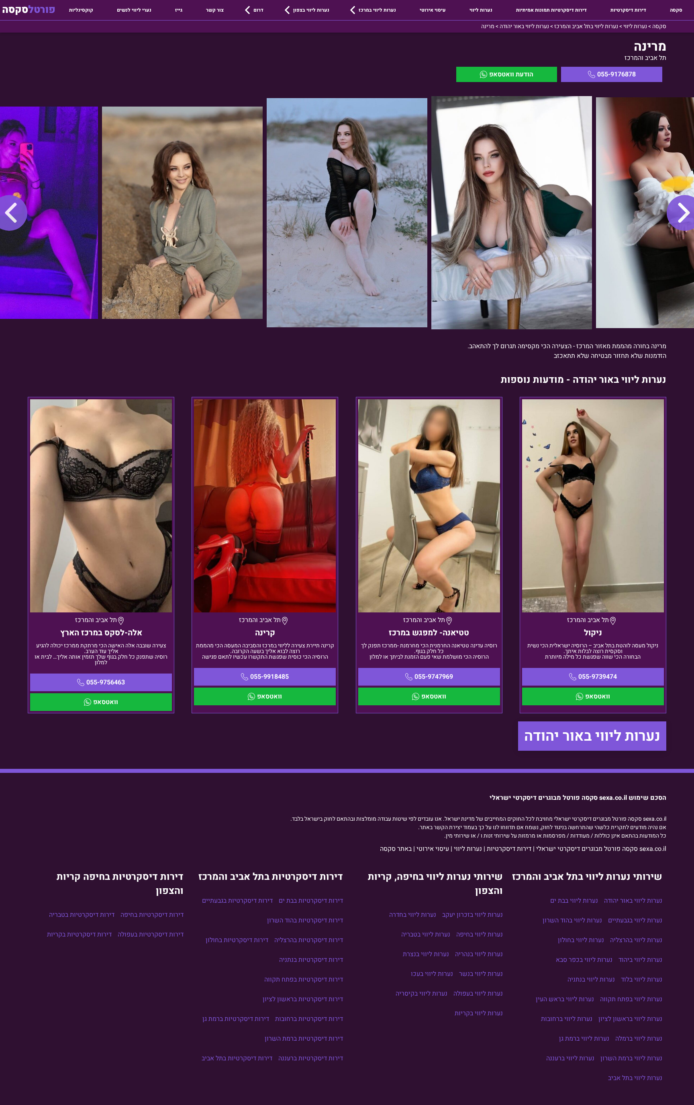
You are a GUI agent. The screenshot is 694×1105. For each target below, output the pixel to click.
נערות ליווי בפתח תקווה (631, 999)
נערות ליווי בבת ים (574, 901)
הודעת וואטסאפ (511, 74)
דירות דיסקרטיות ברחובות (309, 1019)
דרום (258, 10)
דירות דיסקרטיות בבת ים (311, 901)
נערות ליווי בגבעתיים (635, 920)
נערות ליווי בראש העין (565, 999)
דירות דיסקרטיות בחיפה (152, 915)
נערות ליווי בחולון (581, 940)
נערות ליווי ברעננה (570, 1058)
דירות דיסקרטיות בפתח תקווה (303, 979)
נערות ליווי (480, 10)
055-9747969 (433, 677)
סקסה (676, 10)
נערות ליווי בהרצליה (636, 940)
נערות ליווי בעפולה (478, 993)
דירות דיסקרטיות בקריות (79, 934)
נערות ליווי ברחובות (566, 1019)
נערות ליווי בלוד (641, 979)
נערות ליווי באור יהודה (592, 736)
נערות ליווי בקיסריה (421, 993)
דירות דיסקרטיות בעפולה (151, 934)
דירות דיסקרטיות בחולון (237, 940)
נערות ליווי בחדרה (412, 915)
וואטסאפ (597, 696)
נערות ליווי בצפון (311, 10)
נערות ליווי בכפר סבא (584, 960)
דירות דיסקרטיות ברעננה (310, 1058)
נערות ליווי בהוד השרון (572, 920)
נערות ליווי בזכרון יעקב (472, 915)
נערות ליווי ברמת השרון (631, 1058)
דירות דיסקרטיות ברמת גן (235, 1019)
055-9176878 (616, 74)
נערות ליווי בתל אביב (635, 1078)
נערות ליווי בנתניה (591, 979)
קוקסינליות (81, 10)
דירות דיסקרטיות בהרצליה (308, 940)
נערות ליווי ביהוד (640, 960)
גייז (178, 10)
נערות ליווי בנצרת (426, 954)
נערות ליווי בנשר (481, 974)
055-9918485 (269, 677)
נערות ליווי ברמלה (638, 1038)
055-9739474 (597, 677)
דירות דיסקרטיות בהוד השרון (305, 920)
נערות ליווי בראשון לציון (630, 1019)
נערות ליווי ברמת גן (584, 1038)
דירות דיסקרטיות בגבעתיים (237, 901)
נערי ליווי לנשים (134, 10)
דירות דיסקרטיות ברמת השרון (304, 1038)
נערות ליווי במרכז (377, 10)
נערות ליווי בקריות (479, 1013)
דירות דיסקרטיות (628, 10)
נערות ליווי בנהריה (479, 954)
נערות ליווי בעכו (432, 974)
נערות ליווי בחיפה (479, 934)
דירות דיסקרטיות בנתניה (311, 960)
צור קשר (215, 10)
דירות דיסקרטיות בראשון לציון (303, 999)
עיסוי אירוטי (433, 10)
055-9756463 (105, 682)
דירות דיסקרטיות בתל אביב (237, 1058)
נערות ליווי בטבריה (425, 934)
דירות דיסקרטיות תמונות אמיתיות (551, 10)
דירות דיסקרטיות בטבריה (81, 915)
